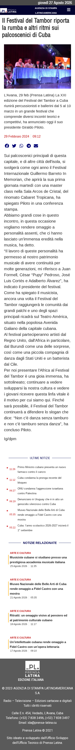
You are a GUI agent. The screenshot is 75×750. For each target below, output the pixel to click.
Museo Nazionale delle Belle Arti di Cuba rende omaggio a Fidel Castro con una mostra (41, 515)
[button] (7, 146)
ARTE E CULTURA (20, 553)
